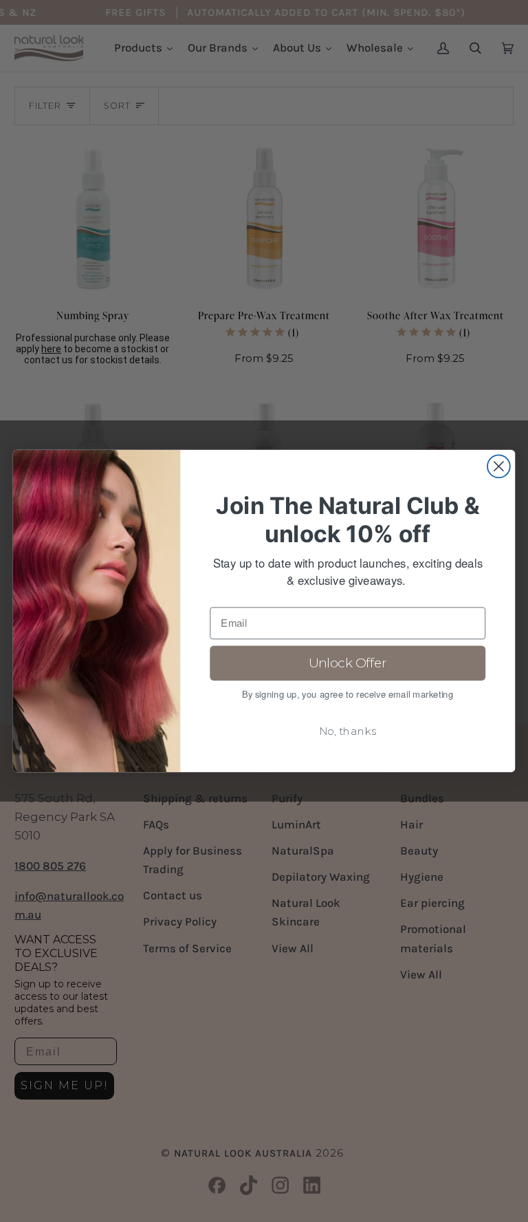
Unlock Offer (347, 663)
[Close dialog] (498, 466)
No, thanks (348, 731)
